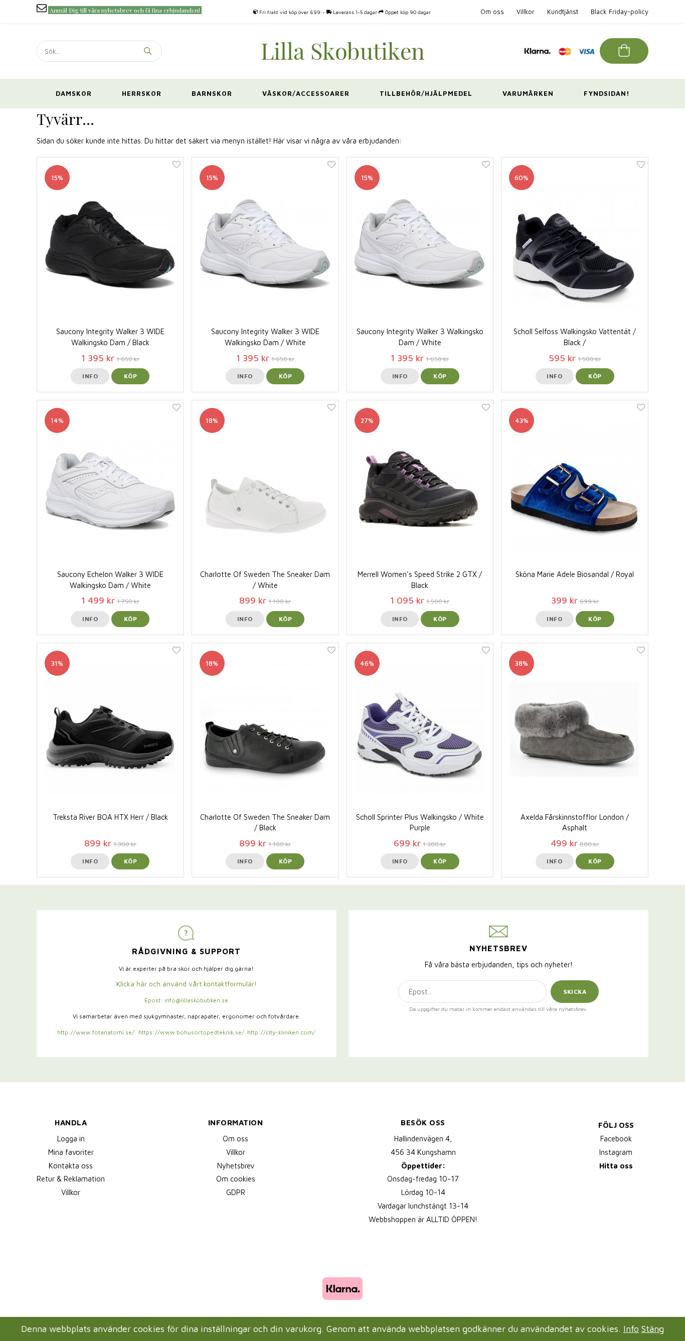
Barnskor (212, 93)
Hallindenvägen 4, (423, 1138)
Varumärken (528, 93)
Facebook (616, 1138)
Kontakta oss (71, 1165)
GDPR (235, 1192)
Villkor (526, 12)
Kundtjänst (562, 12)
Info (90, 376)
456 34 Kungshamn (423, 1152)
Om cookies (235, 1178)
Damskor (74, 93)
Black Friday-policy (619, 12)
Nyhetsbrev (235, 1165)
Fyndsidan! (607, 93)
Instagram (615, 1152)
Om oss (492, 12)
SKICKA (575, 991)
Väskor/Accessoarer (306, 93)
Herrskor (141, 93)
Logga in (71, 1138)
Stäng (652, 1328)
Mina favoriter (71, 1152)
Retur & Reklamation (71, 1178)
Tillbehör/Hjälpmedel (426, 93)
